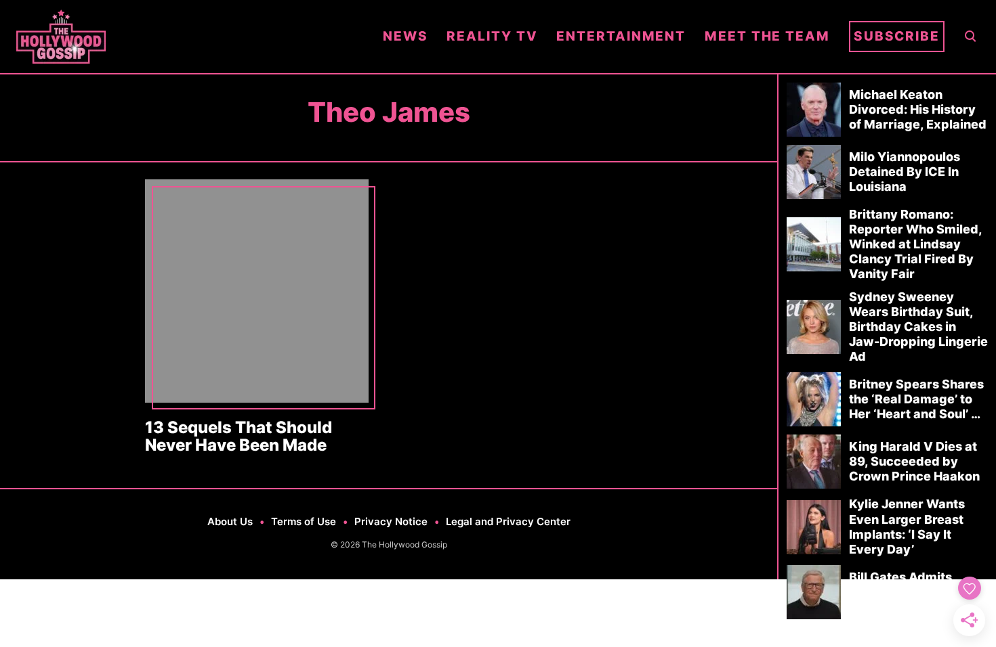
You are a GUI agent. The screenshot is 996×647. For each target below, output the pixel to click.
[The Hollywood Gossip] (190, 36)
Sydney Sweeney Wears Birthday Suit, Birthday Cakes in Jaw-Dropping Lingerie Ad (918, 326)
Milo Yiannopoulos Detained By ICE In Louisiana (904, 172)
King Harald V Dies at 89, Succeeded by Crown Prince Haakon (914, 461)
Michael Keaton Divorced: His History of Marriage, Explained (918, 109)
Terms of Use (303, 521)
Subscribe (897, 36)
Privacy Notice (391, 521)
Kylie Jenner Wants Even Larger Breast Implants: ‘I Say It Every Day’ (907, 526)
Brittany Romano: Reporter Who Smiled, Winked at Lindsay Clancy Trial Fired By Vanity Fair (915, 244)
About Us (230, 521)
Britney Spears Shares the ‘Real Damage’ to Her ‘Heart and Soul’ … (916, 399)
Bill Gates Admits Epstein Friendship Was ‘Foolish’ (905, 592)
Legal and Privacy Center (508, 521)
